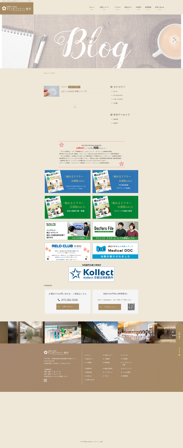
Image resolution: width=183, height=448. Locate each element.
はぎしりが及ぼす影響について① (74, 91)
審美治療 (89, 372)
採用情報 (125, 376)
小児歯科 (89, 362)
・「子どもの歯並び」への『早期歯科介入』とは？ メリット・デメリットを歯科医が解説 (85, 151)
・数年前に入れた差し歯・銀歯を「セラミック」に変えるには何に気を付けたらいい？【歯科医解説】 (89, 153)
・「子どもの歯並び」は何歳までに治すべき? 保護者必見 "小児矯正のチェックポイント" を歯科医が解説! (90, 156)
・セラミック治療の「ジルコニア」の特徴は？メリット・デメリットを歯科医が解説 (84, 163)
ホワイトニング (127, 368)
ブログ (106, 376)
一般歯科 (107, 359)
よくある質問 (126, 372)
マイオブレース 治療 (127, 364)
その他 (115, 103)
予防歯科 (125, 359)
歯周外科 (89, 368)
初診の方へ (89, 359)
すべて (115, 91)
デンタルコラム (118, 95)
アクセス (125, 355)
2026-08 (115, 119)
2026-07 (115, 123)
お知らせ (89, 376)
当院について (108, 355)
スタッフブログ (118, 99)
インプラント (108, 372)
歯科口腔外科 (108, 368)
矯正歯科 (107, 362)
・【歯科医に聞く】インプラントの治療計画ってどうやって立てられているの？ (82, 160)
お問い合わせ (90, 379)
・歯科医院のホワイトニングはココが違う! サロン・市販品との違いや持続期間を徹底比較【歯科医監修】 (90, 158)
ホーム (46, 73)
